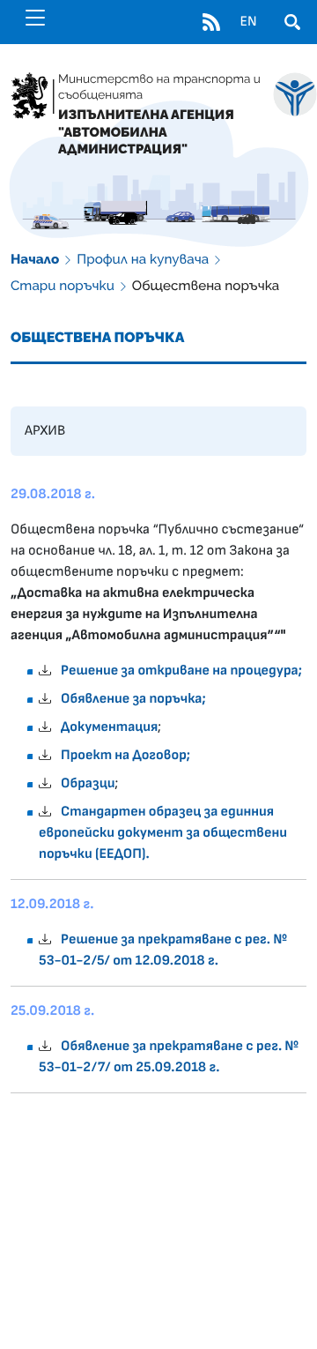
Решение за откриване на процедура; (181, 671)
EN (248, 22)
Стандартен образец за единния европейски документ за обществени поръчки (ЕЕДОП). (163, 833)
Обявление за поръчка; (133, 699)
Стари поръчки (62, 286)
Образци (87, 784)
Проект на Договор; (125, 756)
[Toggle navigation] (35, 17)
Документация (109, 727)
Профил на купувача (143, 259)
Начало (35, 259)
